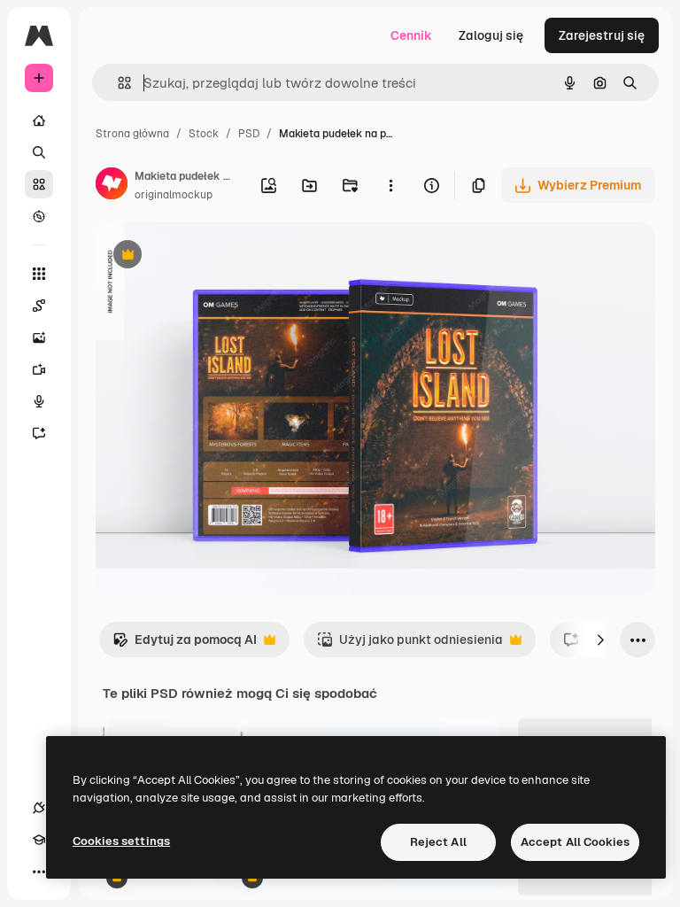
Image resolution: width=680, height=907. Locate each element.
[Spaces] (39, 305)
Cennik (411, 35)
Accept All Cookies (575, 841)
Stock (204, 134)
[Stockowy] (39, 184)
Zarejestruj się (602, 35)
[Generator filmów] (39, 369)
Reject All (438, 841)
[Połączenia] (39, 808)
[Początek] (39, 120)
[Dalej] (600, 639)
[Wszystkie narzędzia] (39, 274)
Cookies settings (121, 841)
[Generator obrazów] (39, 337)
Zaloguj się (491, 35)
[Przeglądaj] (39, 216)
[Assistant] (39, 433)
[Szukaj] (39, 152)
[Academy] (39, 840)
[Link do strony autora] (112, 186)
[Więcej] (39, 871)
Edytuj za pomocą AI (184, 644)
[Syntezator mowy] (39, 401)
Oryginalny (217, 256)
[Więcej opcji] (390, 185)
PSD (248, 134)
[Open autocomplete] (117, 82)
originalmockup (173, 195)
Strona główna (132, 134)
